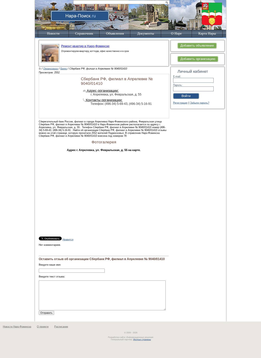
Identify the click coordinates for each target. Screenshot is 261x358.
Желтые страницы (142, 339)
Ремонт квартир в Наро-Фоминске (85, 46)
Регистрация (180, 102)
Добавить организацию (197, 59)
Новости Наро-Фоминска (17, 326)
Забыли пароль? (199, 102)
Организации (50, 68)
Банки (63, 68)
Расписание (61, 326)
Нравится (67, 239)
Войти (186, 96)
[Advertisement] (154, 10)
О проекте (43, 326)
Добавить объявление (197, 45)
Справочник (84, 33)
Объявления (115, 33)
